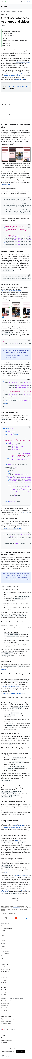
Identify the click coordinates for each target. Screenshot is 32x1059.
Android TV (3, 974)
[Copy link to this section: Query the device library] (19, 412)
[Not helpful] (13, 14)
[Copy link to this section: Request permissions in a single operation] (29, 785)
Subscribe (20, 1051)
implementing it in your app (23, 62)
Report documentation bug (7, 1019)
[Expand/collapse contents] (10, 30)
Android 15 (3, 985)
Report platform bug (6, 1016)
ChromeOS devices (5, 969)
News (2, 935)
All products (4, 1042)
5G (2, 958)
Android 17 (3, 980)
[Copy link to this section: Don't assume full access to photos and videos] (2, 700)
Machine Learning (5, 948)
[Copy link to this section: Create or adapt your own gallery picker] (8, 127)
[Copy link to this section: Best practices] (12, 661)
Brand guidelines (15, 1048)
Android (3, 926)
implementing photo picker (8, 890)
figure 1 (17, 840)
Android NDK (4, 1010)
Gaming (3, 946)
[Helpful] (10, 14)
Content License (16, 907)
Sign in (28, 1)
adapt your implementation (17, 74)
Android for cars (5, 971)
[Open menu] (2, 2)
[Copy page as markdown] (7, 25)
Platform (4, 6)
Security (3, 930)
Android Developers (5, 11)
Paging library (25, 512)
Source (3, 933)
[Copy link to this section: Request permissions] (16, 189)
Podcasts (3, 940)
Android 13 (3, 989)
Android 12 (3, 992)
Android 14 (3, 987)
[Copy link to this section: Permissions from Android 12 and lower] (27, 622)
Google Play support (6, 1021)
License (8, 1048)
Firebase (3, 1038)
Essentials (14, 11)
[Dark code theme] (28, 198)
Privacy (3, 956)
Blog (2, 937)
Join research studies (6, 1023)
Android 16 (3, 982)
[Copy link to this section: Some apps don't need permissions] (24, 252)
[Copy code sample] (30, 198)
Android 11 (3, 994)
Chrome (3, 1035)
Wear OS (3, 967)
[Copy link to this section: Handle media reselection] (20, 284)
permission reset (5, 686)
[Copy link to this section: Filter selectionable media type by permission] (2, 750)
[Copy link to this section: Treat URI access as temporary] (21, 733)
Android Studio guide (6, 1000)
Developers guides (5, 1003)
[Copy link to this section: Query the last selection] (18, 518)
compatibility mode (20, 79)
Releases (20, 11)
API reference (4, 1005)
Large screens (4, 964)
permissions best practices (21, 875)
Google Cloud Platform (6, 1040)
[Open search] (21, 2)
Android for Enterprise (6, 928)
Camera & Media (5, 953)
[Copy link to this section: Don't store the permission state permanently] (2, 676)
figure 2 (6, 872)
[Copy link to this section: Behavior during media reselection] (26, 859)
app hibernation (15, 686)
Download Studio (5, 1008)
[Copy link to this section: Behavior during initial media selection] (28, 835)
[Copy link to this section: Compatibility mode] (19, 821)
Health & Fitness (5, 951)
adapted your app (19, 825)
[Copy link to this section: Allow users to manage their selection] (26, 801)
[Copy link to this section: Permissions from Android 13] (20, 586)
